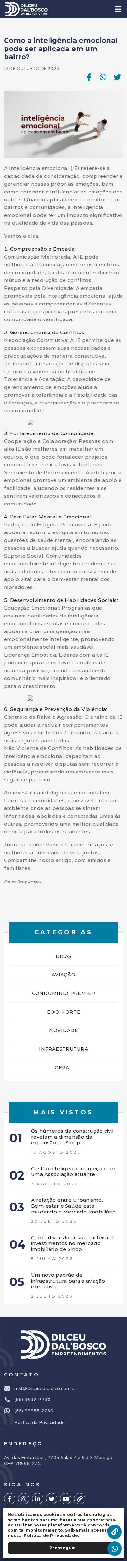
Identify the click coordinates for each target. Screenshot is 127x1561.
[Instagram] (23, 1498)
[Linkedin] (37, 1498)
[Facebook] (9, 1498)
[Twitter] (51, 1498)
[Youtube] (65, 1498)
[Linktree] (79, 1498)
